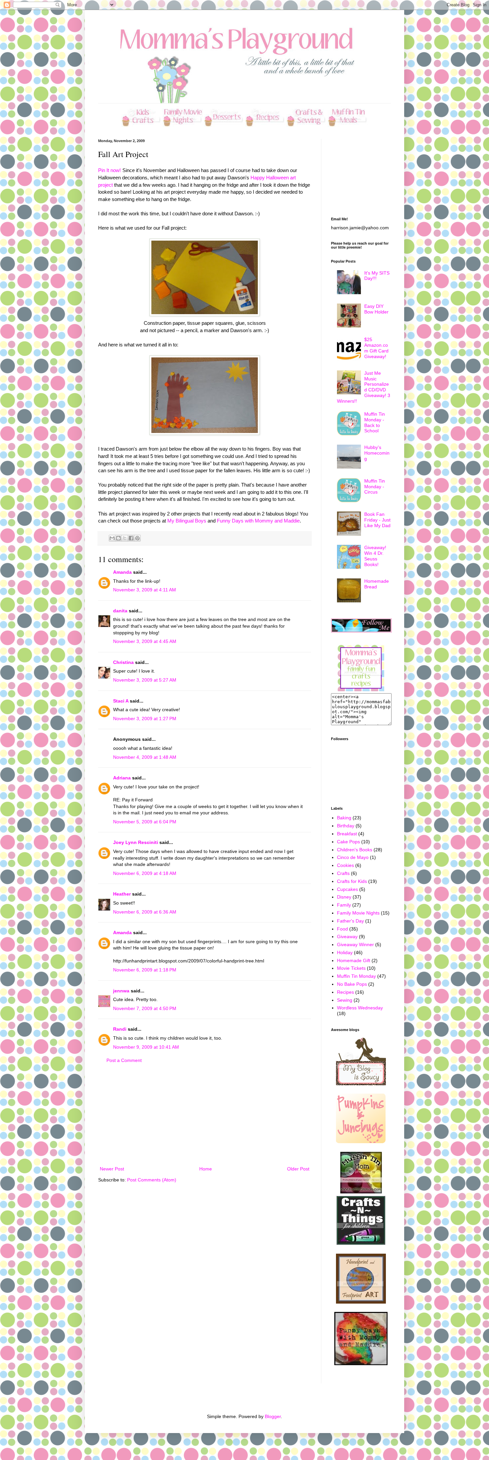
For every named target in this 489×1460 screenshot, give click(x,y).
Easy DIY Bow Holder (376, 309)
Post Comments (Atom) (151, 1179)
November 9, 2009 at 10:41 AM (146, 1047)
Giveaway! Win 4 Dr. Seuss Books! (375, 556)
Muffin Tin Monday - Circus (374, 486)
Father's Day (350, 921)
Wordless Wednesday (360, 1007)
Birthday (345, 825)
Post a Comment (124, 1060)
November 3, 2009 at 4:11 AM (144, 589)
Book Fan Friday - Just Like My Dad (377, 520)
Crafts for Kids (352, 881)
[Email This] (112, 538)
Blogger (273, 1416)
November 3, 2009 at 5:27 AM (144, 680)
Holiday (345, 952)
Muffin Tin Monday (356, 976)
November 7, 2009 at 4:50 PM (144, 1008)
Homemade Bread (376, 583)
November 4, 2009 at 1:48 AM (144, 757)
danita (120, 610)
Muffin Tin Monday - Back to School (374, 422)
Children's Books (354, 849)
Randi (119, 1029)
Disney (344, 897)
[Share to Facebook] (131, 538)
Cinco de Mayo (353, 857)
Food (342, 929)
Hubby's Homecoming (377, 453)
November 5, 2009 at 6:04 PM (144, 821)
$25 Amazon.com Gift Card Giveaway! (376, 348)
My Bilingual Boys (186, 520)
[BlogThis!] (118, 538)
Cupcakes (347, 889)
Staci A (120, 701)
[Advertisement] (204, 1114)
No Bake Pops (352, 984)
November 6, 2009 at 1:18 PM (144, 969)
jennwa (121, 990)
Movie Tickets (351, 968)
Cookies (345, 865)
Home (205, 1168)
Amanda (122, 572)
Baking (344, 817)
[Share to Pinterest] (137, 538)
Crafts (343, 873)
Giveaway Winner (355, 944)
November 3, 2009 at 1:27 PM (144, 718)
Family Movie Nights (358, 913)
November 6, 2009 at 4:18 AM (144, 873)
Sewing (344, 1000)
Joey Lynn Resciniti (135, 842)
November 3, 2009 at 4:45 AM (144, 641)
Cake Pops (348, 841)
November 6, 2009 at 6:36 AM (144, 912)
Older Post (298, 1168)
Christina (123, 662)
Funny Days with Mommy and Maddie (258, 520)
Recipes (345, 992)
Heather (122, 894)
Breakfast (347, 833)
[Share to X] (124, 538)
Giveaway (347, 936)
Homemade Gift (353, 960)
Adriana (122, 777)
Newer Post (112, 1168)
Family (344, 905)
